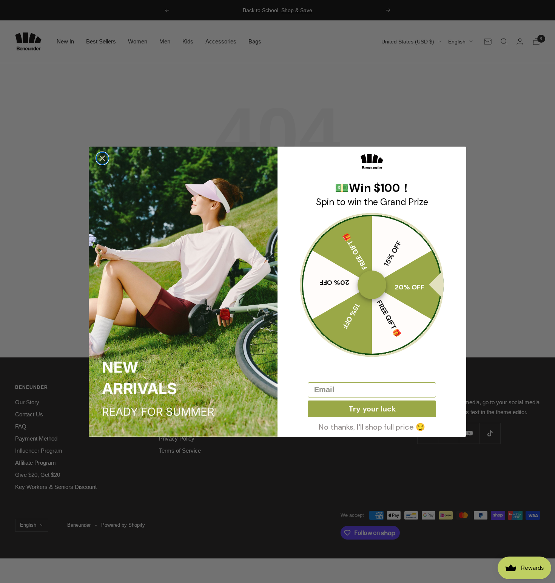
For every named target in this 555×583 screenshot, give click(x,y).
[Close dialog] (102, 158)
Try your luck (372, 409)
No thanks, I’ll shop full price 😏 (372, 426)
